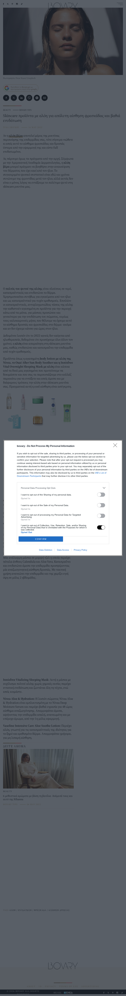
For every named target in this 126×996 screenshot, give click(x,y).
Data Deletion (45, 550)
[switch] (101, 495)
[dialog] (63, 498)
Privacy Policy (80, 550)
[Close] (116, 446)
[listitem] (63, 487)
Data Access (63, 550)
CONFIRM (41, 539)
